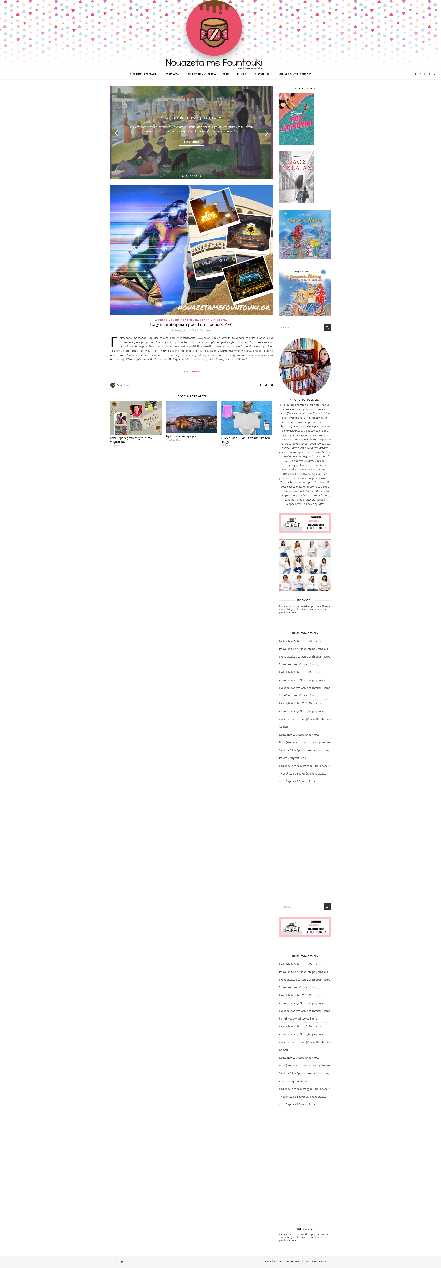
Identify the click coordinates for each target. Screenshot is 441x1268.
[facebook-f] (416, 74)
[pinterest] (424, 74)
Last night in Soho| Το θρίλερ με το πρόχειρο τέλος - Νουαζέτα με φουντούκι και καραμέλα (304, 648)
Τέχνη (227, 74)
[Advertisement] (305, 844)
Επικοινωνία (293, 1261)
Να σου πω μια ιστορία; (202, 74)
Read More (191, 371)
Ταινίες (241, 74)
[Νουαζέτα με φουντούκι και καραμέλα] (220, 34)
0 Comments (204, 330)
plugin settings (288, 612)
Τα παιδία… (172, 74)
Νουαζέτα (123, 385)
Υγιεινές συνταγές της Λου (295, 74)
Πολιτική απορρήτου (274, 1261)
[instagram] (420, 74)
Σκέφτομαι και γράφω (143, 74)
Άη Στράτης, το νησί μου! (182, 436)
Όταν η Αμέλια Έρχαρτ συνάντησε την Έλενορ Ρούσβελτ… (191, 117)
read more (191, 142)
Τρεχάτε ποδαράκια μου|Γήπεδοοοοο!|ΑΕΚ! (191, 324)
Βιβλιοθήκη (262, 74)
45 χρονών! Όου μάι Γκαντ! (300, 781)
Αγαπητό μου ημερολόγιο (174, 320)
